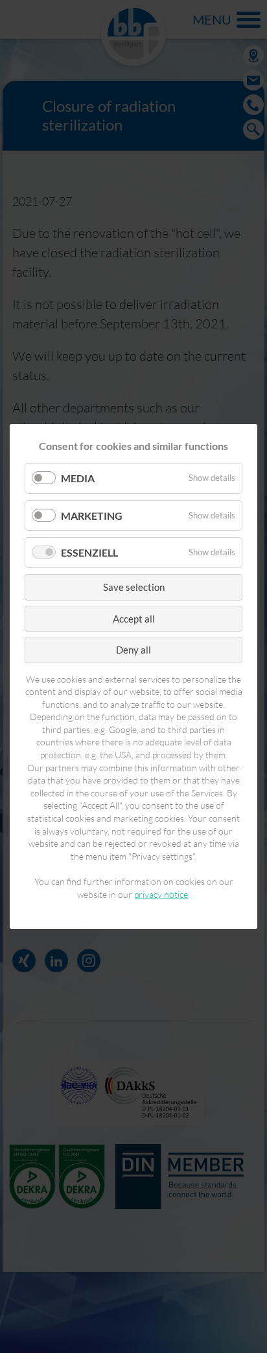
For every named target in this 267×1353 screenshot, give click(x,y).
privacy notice (161, 894)
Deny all (133, 649)
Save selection (134, 587)
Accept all (134, 618)
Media (78, 479)
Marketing (91, 515)
